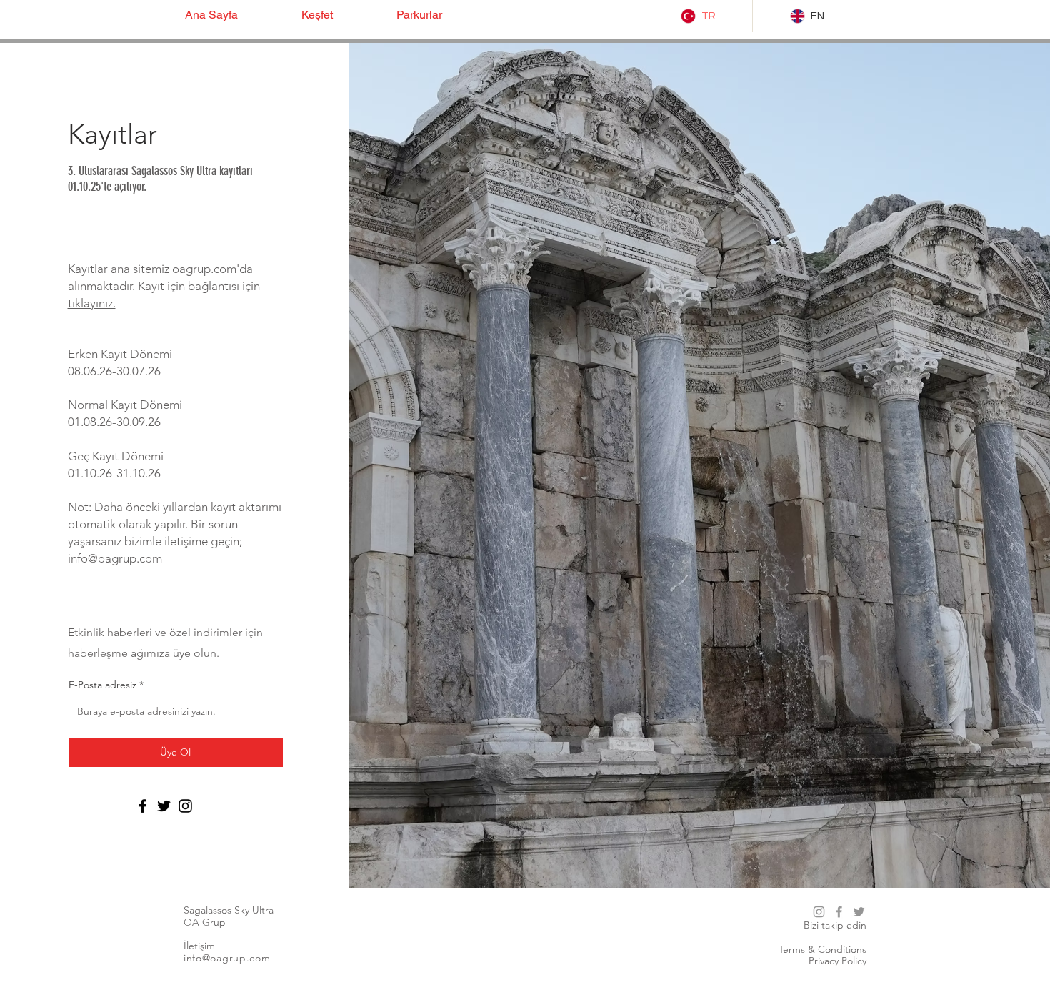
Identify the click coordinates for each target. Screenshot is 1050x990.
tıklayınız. (92, 303)
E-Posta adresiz (102, 685)
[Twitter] (164, 806)
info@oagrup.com (115, 558)
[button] (338, 14)
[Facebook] (142, 806)
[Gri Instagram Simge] (818, 911)
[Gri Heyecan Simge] (858, 911)
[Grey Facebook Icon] (838, 911)
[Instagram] (185, 806)
